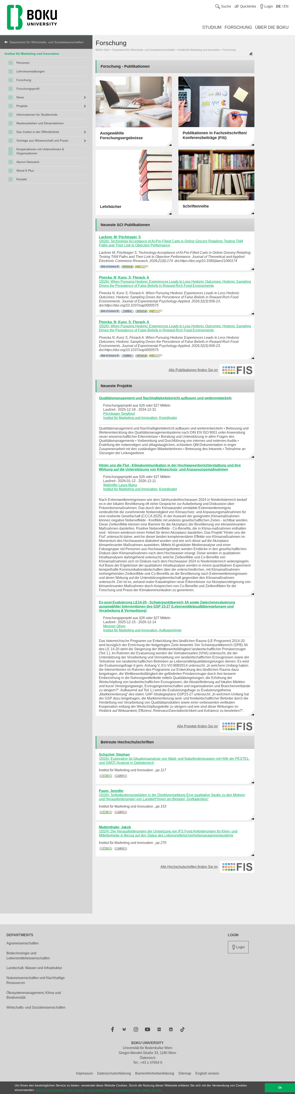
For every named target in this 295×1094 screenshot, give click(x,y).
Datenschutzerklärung (114, 1073)
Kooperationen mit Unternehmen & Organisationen (40, 151)
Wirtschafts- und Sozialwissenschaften (35, 1007)
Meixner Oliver (114, 626)
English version (207, 1073)
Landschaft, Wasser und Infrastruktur (34, 968)
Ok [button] (280, 1087)
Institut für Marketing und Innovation (32, 53)
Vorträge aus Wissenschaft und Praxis (42, 140)
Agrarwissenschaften (22, 943)
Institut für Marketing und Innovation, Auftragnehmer (142, 630)
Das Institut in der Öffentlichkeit (37, 132)
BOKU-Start (102, 49)
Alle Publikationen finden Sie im (196, 370)
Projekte (22, 106)
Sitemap (184, 1073)
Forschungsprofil (27, 88)
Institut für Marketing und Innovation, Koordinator (140, 418)
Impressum (84, 1073)
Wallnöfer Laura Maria (120, 485)
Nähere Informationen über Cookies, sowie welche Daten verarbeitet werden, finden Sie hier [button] (99, 1090)
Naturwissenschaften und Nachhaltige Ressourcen (35, 980)
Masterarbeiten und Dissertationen (40, 123)
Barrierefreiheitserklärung (154, 1073)
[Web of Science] (110, 266)
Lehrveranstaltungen (30, 71)
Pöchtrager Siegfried (119, 413)
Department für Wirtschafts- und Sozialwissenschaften (46, 42)
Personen (23, 62)
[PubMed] (128, 311)
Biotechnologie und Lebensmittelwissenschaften (28, 955)
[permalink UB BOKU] (106, 776)
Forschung (23, 80)
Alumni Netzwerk (27, 162)
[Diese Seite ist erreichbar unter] (251, 54)
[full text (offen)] (128, 266)
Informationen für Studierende (36, 114)
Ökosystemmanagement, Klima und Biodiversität (33, 995)
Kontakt (21, 179)
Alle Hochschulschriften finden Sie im (191, 867)
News (20, 97)
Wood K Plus (25, 170)
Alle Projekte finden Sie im (200, 726)
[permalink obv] (121, 776)
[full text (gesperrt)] (141, 266)
